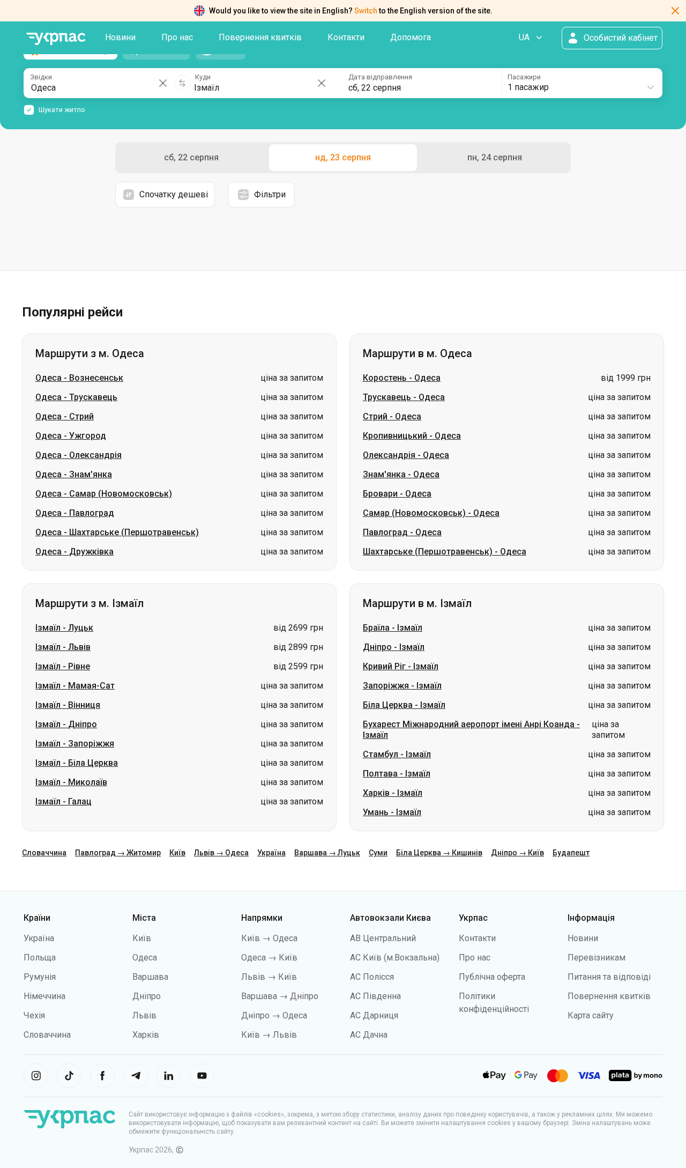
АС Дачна (368, 1035)
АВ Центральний (383, 938)
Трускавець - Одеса (404, 397)
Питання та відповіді (609, 977)
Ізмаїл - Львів (63, 647)
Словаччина (44, 852)
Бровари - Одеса (397, 494)
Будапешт (571, 852)
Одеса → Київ (269, 957)
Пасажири (524, 76)
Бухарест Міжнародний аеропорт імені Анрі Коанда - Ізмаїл (471, 729)
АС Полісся (372, 977)
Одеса (144, 957)
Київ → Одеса (269, 938)
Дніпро (146, 996)
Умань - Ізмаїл (392, 812)
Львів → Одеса (221, 852)
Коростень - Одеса (402, 378)
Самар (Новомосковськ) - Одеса (431, 513)
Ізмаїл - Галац (63, 801)
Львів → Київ (269, 977)
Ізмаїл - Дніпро (66, 724)
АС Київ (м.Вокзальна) (394, 957)
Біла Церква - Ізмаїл (404, 705)
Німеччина (44, 996)
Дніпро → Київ (517, 852)
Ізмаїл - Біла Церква (76, 763)
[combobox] (581, 83)
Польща (40, 957)
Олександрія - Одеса (406, 455)
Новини (120, 37)
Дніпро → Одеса (274, 1015)
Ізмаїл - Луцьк (64, 628)
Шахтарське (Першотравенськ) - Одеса (444, 551)
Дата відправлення (380, 76)
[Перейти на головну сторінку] (56, 39)
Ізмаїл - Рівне (62, 666)
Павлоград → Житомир (118, 852)
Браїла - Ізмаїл (392, 628)
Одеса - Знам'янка (73, 474)
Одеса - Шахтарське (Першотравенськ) (117, 532)
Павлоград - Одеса (402, 532)
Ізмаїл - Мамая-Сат (75, 686)
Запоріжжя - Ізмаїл (402, 686)
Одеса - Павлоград (74, 513)
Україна (271, 852)
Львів (144, 1015)
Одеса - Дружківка (74, 551)
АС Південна (375, 996)
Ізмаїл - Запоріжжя (74, 743)
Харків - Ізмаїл (392, 793)
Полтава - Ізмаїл (396, 773)
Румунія (40, 977)
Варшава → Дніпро (279, 996)
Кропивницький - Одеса (412, 436)
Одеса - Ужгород (70, 436)
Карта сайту (591, 1015)
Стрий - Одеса (392, 416)
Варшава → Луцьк (327, 852)
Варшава (150, 977)
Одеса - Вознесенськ (79, 378)
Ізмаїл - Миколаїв (71, 782)
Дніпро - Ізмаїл (393, 647)
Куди (203, 76)
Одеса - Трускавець (76, 397)
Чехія (34, 1015)
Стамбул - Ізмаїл (397, 754)
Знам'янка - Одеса (401, 474)
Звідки (41, 76)
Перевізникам (596, 957)
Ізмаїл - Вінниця (67, 705)
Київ (177, 852)
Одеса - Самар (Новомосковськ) (103, 494)
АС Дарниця (374, 1015)
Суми (378, 852)
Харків (145, 1035)
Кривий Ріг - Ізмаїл (400, 666)
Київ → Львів (269, 1035)
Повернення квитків (260, 37)
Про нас (177, 37)
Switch (365, 10)
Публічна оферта (492, 977)
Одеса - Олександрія (78, 455)
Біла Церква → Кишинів (439, 852)
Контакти (345, 37)
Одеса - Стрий (64, 416)
